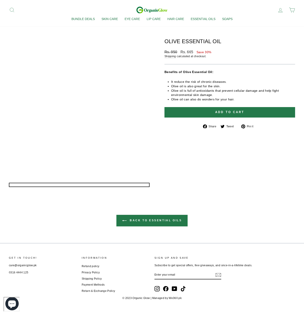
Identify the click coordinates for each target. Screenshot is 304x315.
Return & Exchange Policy (98, 291)
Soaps (227, 19)
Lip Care (154, 19)
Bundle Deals (83, 19)
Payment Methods (93, 284)
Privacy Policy (91, 272)
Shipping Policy (92, 278)
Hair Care (175, 19)
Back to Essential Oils (155, 220)
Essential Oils (203, 19)
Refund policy (90, 266)
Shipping (170, 56)
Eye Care (132, 19)
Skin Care (109, 19)
